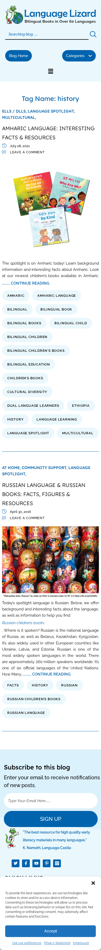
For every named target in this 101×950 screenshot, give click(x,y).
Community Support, (45, 467)
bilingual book (56, 309)
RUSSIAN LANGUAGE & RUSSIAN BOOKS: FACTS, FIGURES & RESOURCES (43, 494)
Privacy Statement (57, 943)
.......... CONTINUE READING (25, 283)
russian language (26, 713)
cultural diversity (27, 392)
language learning (57, 419)
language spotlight (28, 433)
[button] (93, 883)
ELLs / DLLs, (15, 111)
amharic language (56, 296)
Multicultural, (19, 117)
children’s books (25, 378)
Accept (50, 931)
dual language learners (33, 406)
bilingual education (28, 364)
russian (69, 685)
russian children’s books (34, 699)
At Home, (12, 467)
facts (13, 685)
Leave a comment (27, 152)
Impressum (81, 943)
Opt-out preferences (26, 943)
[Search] (93, 34)
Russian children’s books (23, 623)
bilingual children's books (36, 351)
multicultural (77, 433)
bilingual (17, 309)
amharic (16, 296)
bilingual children (27, 337)
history (15, 419)
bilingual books (24, 323)
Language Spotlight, (51, 111)
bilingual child (70, 323)
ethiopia (80, 406)
